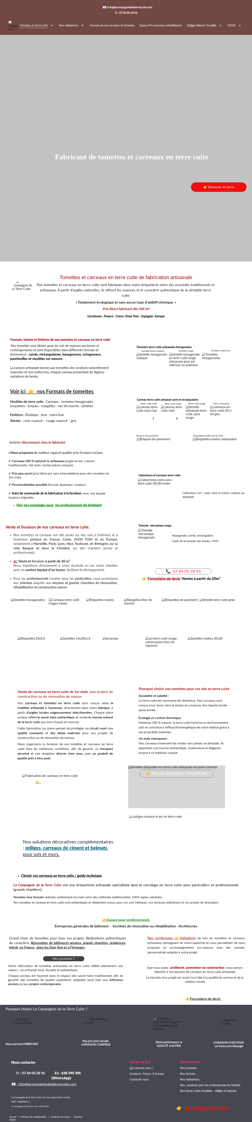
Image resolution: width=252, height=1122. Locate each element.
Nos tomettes (188, 1068)
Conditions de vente (60, 1117)
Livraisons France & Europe (147, 1074)
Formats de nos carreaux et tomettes (112, 25)
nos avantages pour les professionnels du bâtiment (63, 505)
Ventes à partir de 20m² (201, 579)
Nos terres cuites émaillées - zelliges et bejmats (208, 1091)
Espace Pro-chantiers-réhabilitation (160, 25)
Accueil (13, 1117)
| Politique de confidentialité (32, 1117)
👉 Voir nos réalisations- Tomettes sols (176, 773)
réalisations (188, 938)
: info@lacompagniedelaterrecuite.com (47, 1084)
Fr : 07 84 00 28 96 (126, 13)
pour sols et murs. (41, 854)
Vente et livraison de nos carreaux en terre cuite (47, 527)
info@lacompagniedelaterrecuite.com (130, 7)
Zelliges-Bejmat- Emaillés (201, 25)
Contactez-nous (139, 1079)
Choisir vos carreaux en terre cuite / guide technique (61, 876)
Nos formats (187, 1074)
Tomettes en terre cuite (34, 25)
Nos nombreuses (160, 938)
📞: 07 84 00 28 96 (183, 571)
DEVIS (232, 25)
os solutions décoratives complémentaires (69, 842)
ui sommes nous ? (142, 1068)
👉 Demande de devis (218, 187)
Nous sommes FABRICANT (22, 1044)
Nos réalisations (68, 25)
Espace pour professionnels (128, 920)
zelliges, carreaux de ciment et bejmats (66, 848)
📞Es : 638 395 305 (65, 1073)
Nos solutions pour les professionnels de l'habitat (210, 1085)
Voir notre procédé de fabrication (64, 782)
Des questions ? (64, 958)
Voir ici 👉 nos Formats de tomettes (52, 391)
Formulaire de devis (164, 579)
